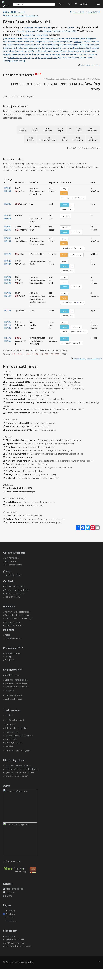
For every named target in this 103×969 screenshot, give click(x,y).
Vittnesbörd (10, 561)
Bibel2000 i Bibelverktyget (18, 392)
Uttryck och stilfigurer (14, 593)
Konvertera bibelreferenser (17, 611)
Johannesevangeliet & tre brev (19, 735)
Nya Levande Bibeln (15, 385)
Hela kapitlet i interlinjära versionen (22, 15)
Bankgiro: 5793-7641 (14, 939)
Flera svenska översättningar (20, 375)
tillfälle (30, 139)
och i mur (93, 139)
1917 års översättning (16, 409)
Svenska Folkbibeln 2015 (17, 381)
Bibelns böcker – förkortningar (18, 618)
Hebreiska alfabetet (14, 695)
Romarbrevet (11, 739)
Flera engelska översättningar (20, 440)
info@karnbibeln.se (14, 888)
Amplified (10, 447)
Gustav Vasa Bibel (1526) (17, 412)
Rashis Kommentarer (16, 522)
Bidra (85, 4)
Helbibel (8, 715)
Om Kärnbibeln (12, 557)
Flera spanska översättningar (20, 491)
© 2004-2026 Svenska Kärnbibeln (18, 962)
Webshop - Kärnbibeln (18, 946)
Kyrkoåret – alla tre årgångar (18, 750)
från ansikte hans (48, 139)
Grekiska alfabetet (13, 698)
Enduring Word (13, 519)
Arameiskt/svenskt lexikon (17, 683)
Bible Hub (10, 478)
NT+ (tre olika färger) (14, 719)
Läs (68, 4)
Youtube (9, 917)
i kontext (15, 12)
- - (70, 129)
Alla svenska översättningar (17, 590)
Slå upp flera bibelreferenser (18, 615)
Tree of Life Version (15, 464)
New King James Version (17, 460)
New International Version (18, 450)
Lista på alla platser (13, 638)
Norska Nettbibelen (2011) (18, 423)
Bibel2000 (10, 388)
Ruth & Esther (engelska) (16, 728)
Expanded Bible (13, 443)
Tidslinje (8, 656)
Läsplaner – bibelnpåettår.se (18, 765)
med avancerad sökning (43, 392)
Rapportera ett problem (90, 65)
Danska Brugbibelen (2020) (19, 429)
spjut (60, 129)
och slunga (92, 129)
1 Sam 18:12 (92, 12)
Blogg (8, 571)
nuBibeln (10, 378)
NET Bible (10, 467)
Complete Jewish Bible (16, 453)
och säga (47, 129)
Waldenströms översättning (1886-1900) (25, 402)
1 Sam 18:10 (78, 12)
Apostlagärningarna (13, 742)
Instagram (10, 910)
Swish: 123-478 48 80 (14, 942)
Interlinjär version (13, 675)
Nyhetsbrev (11, 921)
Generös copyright (13, 564)
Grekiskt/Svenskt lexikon (16, 679)
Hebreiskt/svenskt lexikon (17, 686)
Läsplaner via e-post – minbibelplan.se (22, 769)
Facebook (10, 914)
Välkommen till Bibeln (14, 586)
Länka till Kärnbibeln (14, 625)
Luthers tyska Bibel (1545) (18, 488)
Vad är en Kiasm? (12, 596)
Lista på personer (13, 653)
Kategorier (10, 690)
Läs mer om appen (13, 861)
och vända (78, 139)
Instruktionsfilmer (14, 575)
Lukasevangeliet (12, 732)
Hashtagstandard (13, 622)
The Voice (10, 471)
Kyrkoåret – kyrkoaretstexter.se (19, 772)
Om (60, 4)
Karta (7, 634)
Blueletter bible (13, 502)
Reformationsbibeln (15, 399)
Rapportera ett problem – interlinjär (87, 358)
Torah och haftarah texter (16, 775)
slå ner (35, 129)
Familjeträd (10, 660)
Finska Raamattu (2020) (17, 426)
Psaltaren (9, 745)
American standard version (19, 457)
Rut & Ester (10, 724)
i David (23, 129)
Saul (79, 129)
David (65, 139)
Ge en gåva (10, 936)
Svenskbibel (11, 395)
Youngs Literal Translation (18, 474)
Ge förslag (10, 892)
